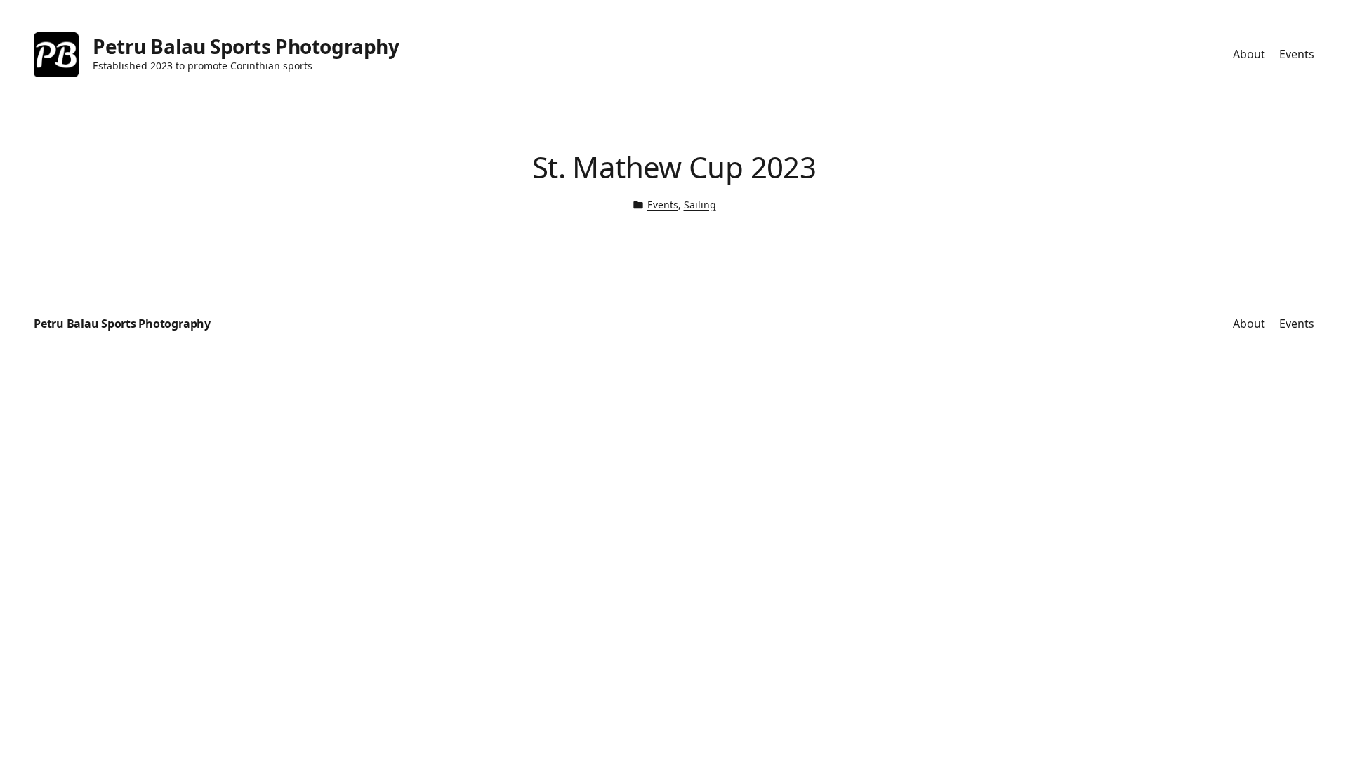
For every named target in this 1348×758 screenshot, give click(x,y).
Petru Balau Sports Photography (246, 46)
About (1249, 54)
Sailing (700, 204)
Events (662, 204)
